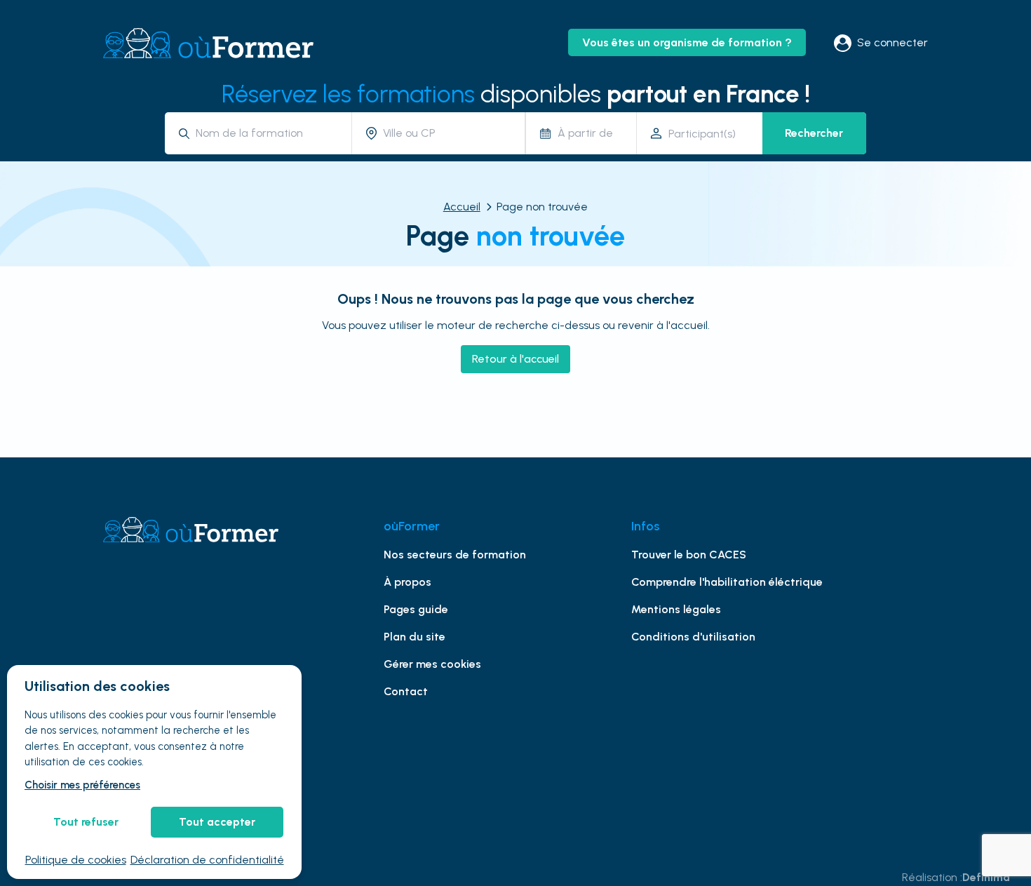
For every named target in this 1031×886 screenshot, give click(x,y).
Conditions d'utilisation (693, 636)
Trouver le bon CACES (688, 554)
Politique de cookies (75, 859)
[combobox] (268, 133)
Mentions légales (676, 609)
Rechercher (814, 133)
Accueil (461, 206)
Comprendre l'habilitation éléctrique (727, 582)
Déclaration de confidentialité (207, 859)
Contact (406, 691)
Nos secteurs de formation (455, 554)
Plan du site (414, 636)
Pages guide (416, 609)
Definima (986, 877)
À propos (407, 582)
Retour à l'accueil (515, 358)
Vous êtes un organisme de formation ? (687, 42)
